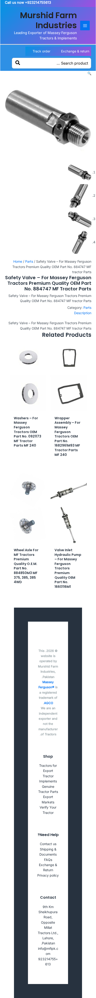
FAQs (48, 860)
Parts (29, 261)
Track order (41, 51)
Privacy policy (48, 875)
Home (17, 261)
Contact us (48, 844)
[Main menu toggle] (85, 25)
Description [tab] (82, 313)
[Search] (18, 63)
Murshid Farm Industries (48, 20)
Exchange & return (75, 51)
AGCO (48, 703)
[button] (89, 73)
